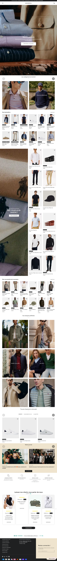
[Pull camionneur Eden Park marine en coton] (42, 119)
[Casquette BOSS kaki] (33, 302)
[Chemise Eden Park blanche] (15, 119)
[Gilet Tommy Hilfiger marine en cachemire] (35, 264)
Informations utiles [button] (6, 539)
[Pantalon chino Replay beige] (15, 286)
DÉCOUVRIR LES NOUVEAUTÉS (28, 43)
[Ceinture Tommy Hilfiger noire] (49, 157)
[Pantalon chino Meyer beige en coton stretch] (15, 136)
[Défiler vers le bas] (28, 73)
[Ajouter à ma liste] (9, 115)
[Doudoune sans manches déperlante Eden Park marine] (51, 119)
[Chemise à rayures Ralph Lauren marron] (6, 286)
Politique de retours (5, 544)
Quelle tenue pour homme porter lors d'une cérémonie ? (41, 467)
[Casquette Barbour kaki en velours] (6, 302)
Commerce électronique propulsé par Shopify (46, 559)
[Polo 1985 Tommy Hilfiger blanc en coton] (35, 242)
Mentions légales (4, 550)
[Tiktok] (4, 556)
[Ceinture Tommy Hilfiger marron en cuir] (49, 221)
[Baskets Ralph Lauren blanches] (33, 119)
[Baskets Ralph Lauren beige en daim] (6, 136)
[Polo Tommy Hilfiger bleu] (35, 221)
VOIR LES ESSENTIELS (14, 215)
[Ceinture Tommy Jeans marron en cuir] (33, 286)
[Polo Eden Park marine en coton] (24, 119)
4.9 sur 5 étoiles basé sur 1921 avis (31, 535)
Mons (24, 543)
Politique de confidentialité (6, 547)
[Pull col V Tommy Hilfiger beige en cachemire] (51, 302)
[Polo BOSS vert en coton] (15, 302)
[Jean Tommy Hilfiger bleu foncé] (49, 264)
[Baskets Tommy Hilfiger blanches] (42, 136)
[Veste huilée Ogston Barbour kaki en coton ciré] (42, 302)
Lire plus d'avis (28, 527)
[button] (1, 509)
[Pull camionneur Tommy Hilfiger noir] (49, 242)
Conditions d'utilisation (5, 542)
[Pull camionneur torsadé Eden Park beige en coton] (24, 286)
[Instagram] (6, 556)
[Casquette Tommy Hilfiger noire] (49, 198)
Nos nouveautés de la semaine (10, 279)
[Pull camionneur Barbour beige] (24, 302)
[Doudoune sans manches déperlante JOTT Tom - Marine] (6, 119)
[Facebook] (2, 556)
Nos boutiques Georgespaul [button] (24, 539)
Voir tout (52, 112)
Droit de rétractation (5, 545)
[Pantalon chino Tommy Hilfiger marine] (35, 178)
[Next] (53, 78)
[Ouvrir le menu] (4, 3)
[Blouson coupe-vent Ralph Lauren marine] (24, 136)
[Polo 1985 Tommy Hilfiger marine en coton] (35, 198)
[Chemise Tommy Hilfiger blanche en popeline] (35, 157)
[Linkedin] (8, 556)
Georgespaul (31, 559)
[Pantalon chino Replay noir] (42, 286)
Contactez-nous (4, 552)
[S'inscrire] (54, 551)
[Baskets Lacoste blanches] (46, 428)
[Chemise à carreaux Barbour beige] (51, 286)
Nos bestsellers (6, 112)
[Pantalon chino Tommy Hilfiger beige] (49, 178)
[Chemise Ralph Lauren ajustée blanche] (33, 136)
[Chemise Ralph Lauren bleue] (51, 136)
